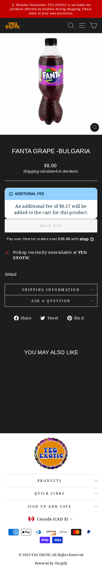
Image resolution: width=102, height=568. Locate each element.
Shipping (31, 171)
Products (50, 480)
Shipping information (51, 289)
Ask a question (50, 301)
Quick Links (50, 493)
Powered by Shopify (51, 563)
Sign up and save (50, 506)
